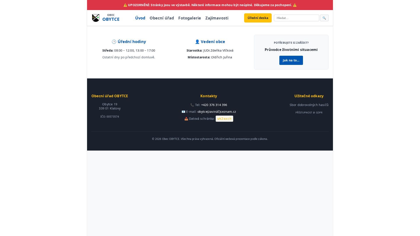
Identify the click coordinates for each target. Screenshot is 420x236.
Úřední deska (258, 18)
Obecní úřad (162, 18)
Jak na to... (291, 60)
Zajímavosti (216, 18)
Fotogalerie (189, 18)
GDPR (319, 112)
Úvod (140, 18)
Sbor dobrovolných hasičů (309, 105)
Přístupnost (304, 112)
